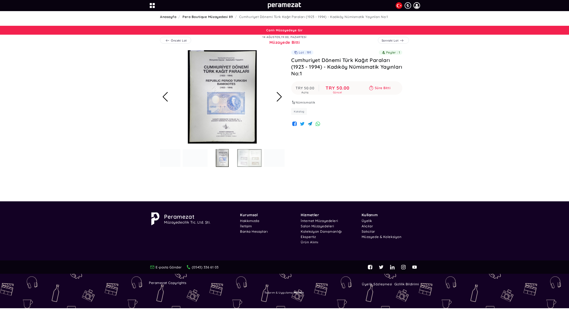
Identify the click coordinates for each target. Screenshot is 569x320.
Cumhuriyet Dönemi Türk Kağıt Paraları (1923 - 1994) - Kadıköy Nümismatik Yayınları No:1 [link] (313, 17)
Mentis (299, 292)
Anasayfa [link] (168, 17)
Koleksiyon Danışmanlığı (321, 231)
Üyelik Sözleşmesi (377, 284)
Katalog (299, 111)
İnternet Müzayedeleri (319, 221)
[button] (416, 5)
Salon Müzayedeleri (317, 226)
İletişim (246, 226)
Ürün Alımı (309, 242)
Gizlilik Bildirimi (406, 284)
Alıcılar (367, 226)
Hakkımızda (249, 221)
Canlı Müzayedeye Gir (284, 30)
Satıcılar (368, 231)
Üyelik (367, 221)
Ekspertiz (308, 237)
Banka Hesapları (254, 231)
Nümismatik (305, 102)
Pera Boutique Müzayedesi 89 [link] (207, 17)
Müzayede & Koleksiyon (382, 237)
